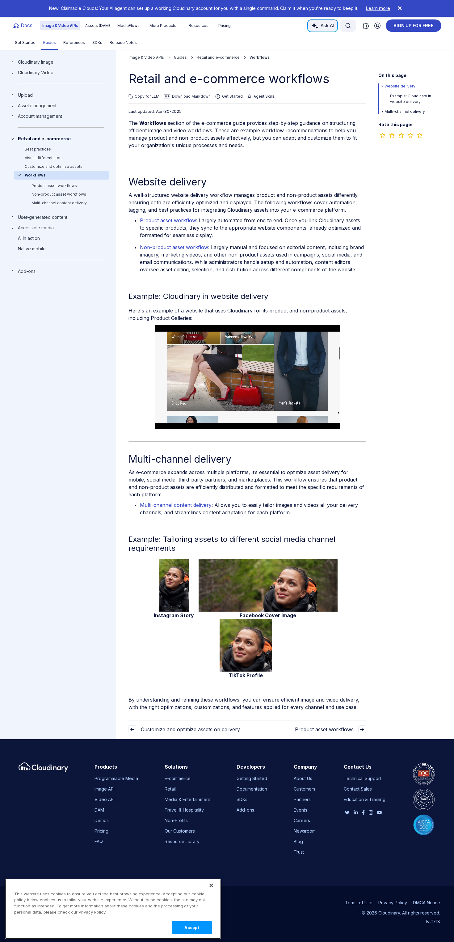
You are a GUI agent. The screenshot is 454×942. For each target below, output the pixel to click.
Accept (192, 927)
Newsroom (305, 831)
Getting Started (252, 778)
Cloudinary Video (35, 72)
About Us (303, 778)
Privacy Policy (392, 902)
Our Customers (180, 831)
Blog (298, 841)
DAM (99, 810)
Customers (304, 788)
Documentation (252, 788)
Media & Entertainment (187, 799)
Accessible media (36, 227)
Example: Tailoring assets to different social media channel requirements (231, 544)
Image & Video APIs (60, 25)
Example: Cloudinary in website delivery (198, 296)
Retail (170, 788)
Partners (302, 799)
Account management (40, 116)
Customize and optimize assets (53, 166)
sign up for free (413, 25)
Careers (302, 820)
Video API (105, 799)
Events (300, 810)
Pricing (224, 25)
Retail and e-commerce (44, 138)
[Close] (211, 885)
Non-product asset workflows (59, 194)
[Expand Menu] (382, 86)
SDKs (97, 42)
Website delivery (400, 86)
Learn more (378, 8)
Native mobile (32, 248)
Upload (25, 95)
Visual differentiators (44, 157)
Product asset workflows (54, 185)
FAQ (99, 841)
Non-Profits (176, 820)
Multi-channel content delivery (59, 203)
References (74, 42)
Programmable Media (116, 778)
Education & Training (364, 799)
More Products (162, 25)
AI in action (29, 238)
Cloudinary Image (35, 62)
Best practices (38, 149)
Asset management (37, 105)
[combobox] (348, 25)
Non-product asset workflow (174, 247)
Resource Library (182, 841)
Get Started (25, 42)
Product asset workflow (168, 220)
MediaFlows (128, 25)
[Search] (348, 25)
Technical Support (362, 778)
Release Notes (123, 42)
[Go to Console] (377, 25)
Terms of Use (358, 902)
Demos (102, 820)
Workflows (35, 175)
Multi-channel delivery (405, 111)
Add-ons (27, 271)
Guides (49, 42)
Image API (105, 788)
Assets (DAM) (97, 25)
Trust (299, 852)
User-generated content (42, 217)
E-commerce (178, 778)
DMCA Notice (426, 902)
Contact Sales (358, 788)
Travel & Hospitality (184, 810)
